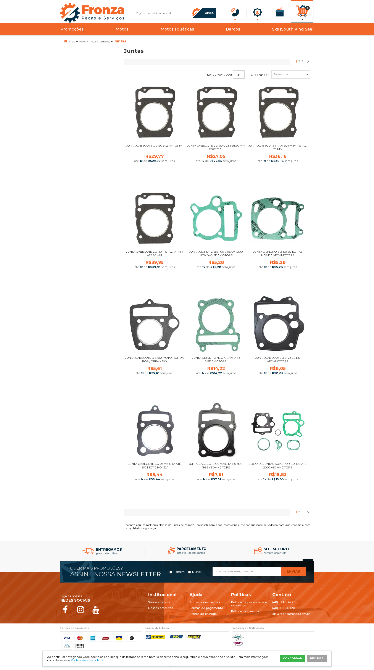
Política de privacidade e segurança (249, 603)
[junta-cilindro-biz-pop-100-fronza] (216, 218)
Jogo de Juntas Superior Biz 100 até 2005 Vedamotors (277, 465)
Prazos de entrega (203, 613)
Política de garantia (245, 611)
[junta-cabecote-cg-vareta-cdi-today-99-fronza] (216, 431)
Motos (122, 29)
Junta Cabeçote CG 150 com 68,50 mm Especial (216, 147)
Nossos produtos (160, 608)
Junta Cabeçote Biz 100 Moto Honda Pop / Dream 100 (154, 359)
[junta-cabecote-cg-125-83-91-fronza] (154, 431)
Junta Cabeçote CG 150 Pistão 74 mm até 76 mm (154, 253)
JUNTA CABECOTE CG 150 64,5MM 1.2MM (154, 145)
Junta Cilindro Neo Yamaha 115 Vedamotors (216, 359)
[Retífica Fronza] (92, 13)
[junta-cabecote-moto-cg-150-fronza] (154, 112)
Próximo (307, 62)
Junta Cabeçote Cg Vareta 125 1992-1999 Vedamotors (216, 465)
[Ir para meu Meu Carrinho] (302, 5)
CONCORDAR (292, 658)
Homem (179, 571)
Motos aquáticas (177, 29)
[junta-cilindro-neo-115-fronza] (216, 324)
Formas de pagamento (206, 608)
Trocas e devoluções (204, 602)
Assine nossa (115, 574)
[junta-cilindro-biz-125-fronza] (277, 218)
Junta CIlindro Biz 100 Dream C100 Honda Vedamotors (216, 253)
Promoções (72, 29)
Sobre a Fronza (159, 602)
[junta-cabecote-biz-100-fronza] (154, 324)
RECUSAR (317, 658)
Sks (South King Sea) (293, 29)
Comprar (154, 176)
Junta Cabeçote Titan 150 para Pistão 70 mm (277, 147)
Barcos (233, 29)
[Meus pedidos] (280, 12)
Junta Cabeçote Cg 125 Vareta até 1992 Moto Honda (154, 465)
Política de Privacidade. (87, 660)
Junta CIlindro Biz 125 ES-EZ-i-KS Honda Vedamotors (278, 253)
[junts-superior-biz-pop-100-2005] (277, 431)
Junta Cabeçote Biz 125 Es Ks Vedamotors (277, 359)
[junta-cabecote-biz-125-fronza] (277, 324)
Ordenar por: (260, 74)
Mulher (197, 571)
